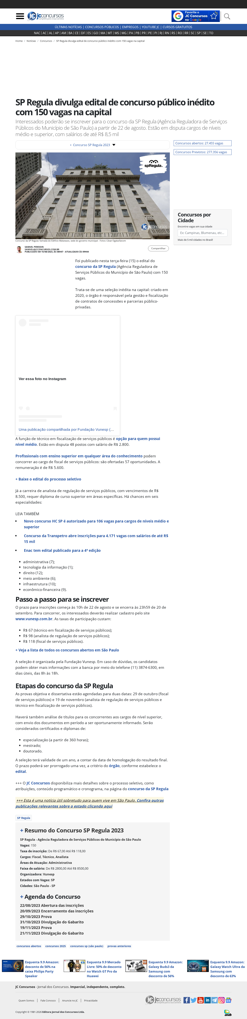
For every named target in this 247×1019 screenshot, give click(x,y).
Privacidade (90, 1000)
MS (117, 32)
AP (57, 32)
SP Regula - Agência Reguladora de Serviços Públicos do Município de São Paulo (80, 839)
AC (45, 32)
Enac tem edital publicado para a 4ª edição (62, 550)
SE (205, 32)
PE (150, 32)
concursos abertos (29, 946)
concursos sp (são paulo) (86, 946)
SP (199, 32)
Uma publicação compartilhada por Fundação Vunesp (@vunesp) (73, 429)
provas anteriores (119, 946)
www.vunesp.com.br (33, 618)
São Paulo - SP (44, 886)
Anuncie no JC (70, 1000)
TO (211, 32)
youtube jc (150, 27)
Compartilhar (158, 248)
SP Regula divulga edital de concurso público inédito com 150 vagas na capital (100, 41)
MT (110, 32)
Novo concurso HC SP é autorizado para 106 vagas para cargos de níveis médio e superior (96, 523)
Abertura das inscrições (52, 905)
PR (144, 32)
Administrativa (60, 863)
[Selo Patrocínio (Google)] (196, 16)
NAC (37, 32)
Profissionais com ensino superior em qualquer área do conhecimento (79, 456)
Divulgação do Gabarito (52, 922)
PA (131, 32)
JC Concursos (38, 783)
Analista (62, 857)
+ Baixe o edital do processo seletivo (48, 479)
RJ (161, 32)
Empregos (130, 27)
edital (20, 771)
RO (180, 32)
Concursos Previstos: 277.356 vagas (201, 152)
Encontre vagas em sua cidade (195, 226)
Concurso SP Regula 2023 (90, 145)
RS (173, 32)
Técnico (48, 857)
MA (103, 32)
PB (137, 32)
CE (77, 32)
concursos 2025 (55, 946)
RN (167, 32)
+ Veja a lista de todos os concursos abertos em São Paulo (67, 650)
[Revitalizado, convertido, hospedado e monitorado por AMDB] (228, 1012)
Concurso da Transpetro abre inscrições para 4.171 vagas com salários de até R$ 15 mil (96, 538)
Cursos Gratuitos (177, 27)
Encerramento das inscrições (56, 911)
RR (186, 32)
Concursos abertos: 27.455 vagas (199, 143)
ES (89, 32)
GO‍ (95, 32)
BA (70, 32)
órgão (114, 765)
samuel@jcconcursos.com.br (42, 249)
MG (124, 32)
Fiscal (36, 857)
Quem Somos (26, 1000)
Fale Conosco (48, 1000)
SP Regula (23, 818)
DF (83, 32)
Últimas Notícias (68, 27)
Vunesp (48, 874)
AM (63, 32)
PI (155, 32)
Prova (36, 916)
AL (50, 32)
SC (193, 32)
